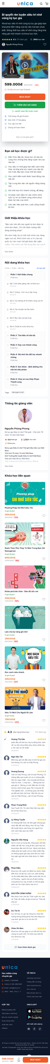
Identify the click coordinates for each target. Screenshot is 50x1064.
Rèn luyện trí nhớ (18, 392)
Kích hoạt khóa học (34, 985)
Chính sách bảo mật (34, 996)
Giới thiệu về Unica (33, 978)
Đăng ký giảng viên (9, 1010)
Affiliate (4, 1028)
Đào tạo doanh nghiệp (10, 1017)
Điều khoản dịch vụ (34, 993)
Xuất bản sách (7, 1024)
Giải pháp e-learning (9, 1013)
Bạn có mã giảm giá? (25, 137)
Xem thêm (9, 252)
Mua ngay (24, 97)
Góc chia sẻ (31, 989)
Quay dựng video (8, 1021)
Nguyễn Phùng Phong (14, 44)
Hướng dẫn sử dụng (34, 982)
